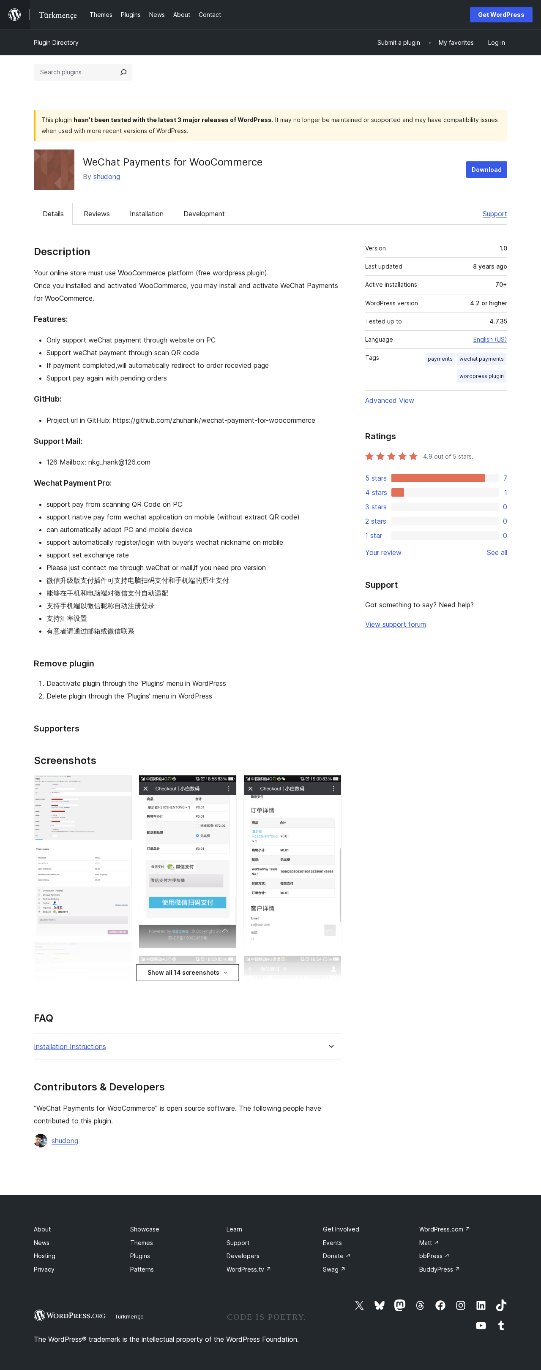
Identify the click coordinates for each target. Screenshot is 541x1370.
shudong (106, 176)
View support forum (395, 624)
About (42, 1229)
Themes (141, 1242)
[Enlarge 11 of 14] (330, 786)
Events (332, 1242)
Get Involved (341, 1229)
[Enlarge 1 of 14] (120, 786)
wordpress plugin (481, 376)
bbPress (434, 1255)
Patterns (142, 1269)
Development (204, 213)
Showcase (144, 1229)
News (41, 1242)
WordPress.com (444, 1229)
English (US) (490, 339)
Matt (429, 1242)
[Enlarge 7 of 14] (225, 786)
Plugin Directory (56, 42)
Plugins (140, 1255)
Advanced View (389, 400)
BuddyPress (439, 1269)
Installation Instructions (70, 1047)
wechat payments (481, 359)
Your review (383, 552)
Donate (337, 1255)
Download (487, 169)
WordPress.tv (249, 1269)
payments (440, 359)
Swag (334, 1269)
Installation (147, 213)
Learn (234, 1229)
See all (497, 552)
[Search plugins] (123, 72)
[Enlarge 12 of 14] (330, 966)
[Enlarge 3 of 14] (120, 953)
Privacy (44, 1269)
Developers (243, 1255)
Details (53, 213)
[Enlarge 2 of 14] (120, 858)
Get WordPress (501, 14)
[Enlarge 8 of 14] (225, 966)
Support (495, 213)
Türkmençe (129, 1316)
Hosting (44, 1255)
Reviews (97, 213)
